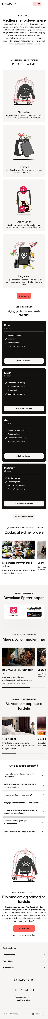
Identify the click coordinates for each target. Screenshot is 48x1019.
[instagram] (21, 990)
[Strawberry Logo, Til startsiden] (9, 4)
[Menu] (44, 3)
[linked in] (26, 990)
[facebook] (15, 990)
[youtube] (32, 990)
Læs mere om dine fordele (24, 935)
